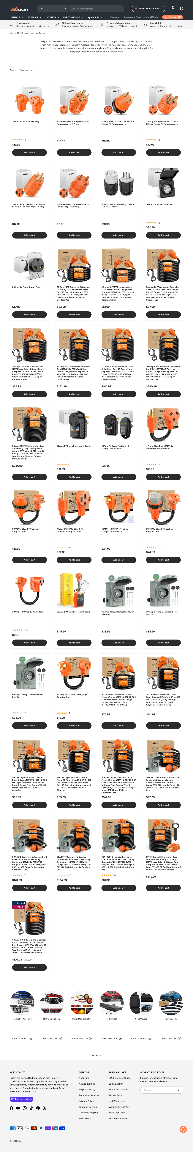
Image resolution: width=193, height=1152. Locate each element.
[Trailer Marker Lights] (81, 1003)
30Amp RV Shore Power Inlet (159, 204)
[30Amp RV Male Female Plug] (29, 100)
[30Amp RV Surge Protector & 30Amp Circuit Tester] (118, 424)
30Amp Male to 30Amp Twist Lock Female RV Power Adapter (117, 122)
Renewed (115, 17)
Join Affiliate (151, 17)
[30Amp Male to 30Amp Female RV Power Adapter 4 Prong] (74, 100)
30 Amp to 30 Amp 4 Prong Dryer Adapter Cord (72, 695)
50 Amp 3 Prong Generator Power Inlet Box (28, 695)
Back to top (96, 1055)
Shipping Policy (87, 1089)
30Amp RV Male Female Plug (25, 121)
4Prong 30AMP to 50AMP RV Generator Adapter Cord (70, 530)
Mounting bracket (118, 1089)
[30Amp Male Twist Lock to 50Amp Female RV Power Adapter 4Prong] (29, 183)
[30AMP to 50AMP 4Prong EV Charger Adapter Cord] (118, 507)
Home (12, 33)
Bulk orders (85, 1118)
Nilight (19, 1141)
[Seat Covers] (141, 1003)
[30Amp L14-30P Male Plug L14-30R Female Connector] (118, 183)
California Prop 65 (88, 1112)
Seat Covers (141, 1019)
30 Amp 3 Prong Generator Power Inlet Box (162, 613)
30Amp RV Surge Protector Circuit (73, 612)
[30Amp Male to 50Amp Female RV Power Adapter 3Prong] (74, 183)
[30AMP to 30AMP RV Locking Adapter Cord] (29, 507)
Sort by (14, 70)
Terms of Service (88, 1106)
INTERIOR (51, 17)
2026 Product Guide (120, 1077)
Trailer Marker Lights (81, 1019)
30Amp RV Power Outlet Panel (26, 287)
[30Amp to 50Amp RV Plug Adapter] (29, 590)
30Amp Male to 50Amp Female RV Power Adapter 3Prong (73, 205)
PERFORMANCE (71, 17)
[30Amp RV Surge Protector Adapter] (74, 424)
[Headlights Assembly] (22, 1003)
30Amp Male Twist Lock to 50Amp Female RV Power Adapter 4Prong (28, 205)
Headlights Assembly (22, 1019)
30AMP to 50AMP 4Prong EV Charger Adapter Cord (114, 530)
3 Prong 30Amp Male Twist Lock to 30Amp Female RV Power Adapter (162, 122)
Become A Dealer (118, 1118)
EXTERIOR (33, 17)
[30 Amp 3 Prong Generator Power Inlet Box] (163, 590)
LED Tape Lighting (51, 1019)
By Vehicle (93, 17)
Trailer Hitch (111, 1019)
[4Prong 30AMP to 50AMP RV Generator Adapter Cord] (74, 507)
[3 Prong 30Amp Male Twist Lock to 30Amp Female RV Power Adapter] (163, 100)
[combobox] (81, 8)
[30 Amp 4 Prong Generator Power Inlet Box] (118, 590)
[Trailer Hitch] (111, 1003)
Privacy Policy (86, 1101)
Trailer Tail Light (117, 1112)
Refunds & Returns (89, 1095)
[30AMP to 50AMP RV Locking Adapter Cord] (163, 507)
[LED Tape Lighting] (52, 1003)
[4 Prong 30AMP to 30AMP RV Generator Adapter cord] (163, 424)
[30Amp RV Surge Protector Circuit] (74, 590)
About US (84, 1077)
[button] (181, 8)
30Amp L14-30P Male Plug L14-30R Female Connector (117, 205)
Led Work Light (117, 1101)
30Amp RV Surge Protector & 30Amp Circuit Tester (115, 447)
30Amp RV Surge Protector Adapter (74, 446)
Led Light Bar (116, 1083)
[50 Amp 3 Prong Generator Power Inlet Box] (29, 673)
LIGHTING (15, 17)
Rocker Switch (116, 1095)
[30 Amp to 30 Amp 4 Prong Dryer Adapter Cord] (74, 673)
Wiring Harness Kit (119, 1106)
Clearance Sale (132, 17)
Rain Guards (171, 1019)
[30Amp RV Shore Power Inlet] (163, 183)
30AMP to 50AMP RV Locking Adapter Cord (160, 530)
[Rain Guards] (171, 1003)
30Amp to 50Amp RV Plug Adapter (28, 612)
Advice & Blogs (87, 1083)
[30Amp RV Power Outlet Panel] (29, 265)
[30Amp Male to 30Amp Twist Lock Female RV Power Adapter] (118, 100)
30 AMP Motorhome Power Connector (32, 33)
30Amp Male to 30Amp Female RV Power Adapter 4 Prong (73, 122)
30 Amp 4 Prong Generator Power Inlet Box (117, 613)
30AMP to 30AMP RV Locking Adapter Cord (26, 530)
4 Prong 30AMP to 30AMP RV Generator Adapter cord (159, 447)
